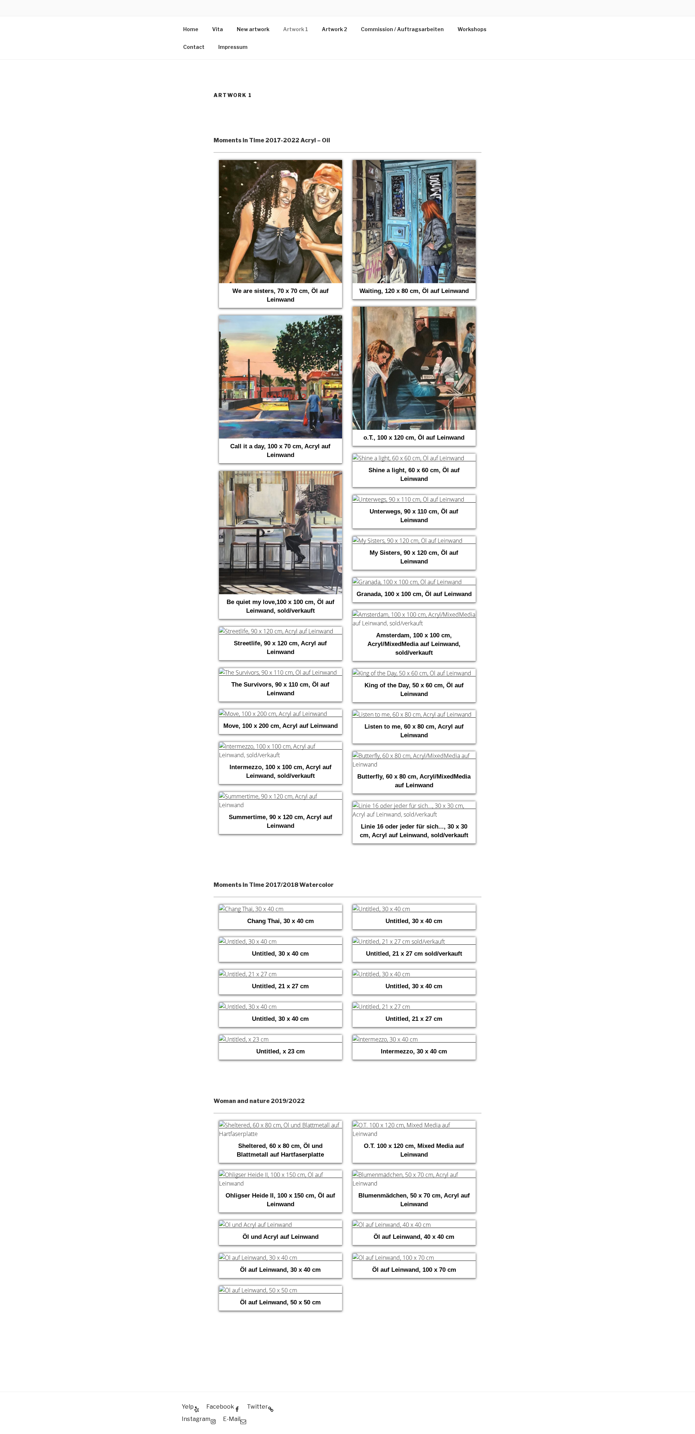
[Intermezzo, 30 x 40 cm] (414, 1039)
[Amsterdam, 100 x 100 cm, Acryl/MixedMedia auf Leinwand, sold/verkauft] (414, 614)
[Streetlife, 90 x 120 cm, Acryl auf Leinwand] (280, 631)
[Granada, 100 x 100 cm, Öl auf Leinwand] (414, 581)
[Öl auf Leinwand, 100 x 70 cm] (414, 1257)
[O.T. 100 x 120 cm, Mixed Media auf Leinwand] (414, 1124)
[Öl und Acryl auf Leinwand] (280, 1224)
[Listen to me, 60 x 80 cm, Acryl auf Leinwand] (414, 714)
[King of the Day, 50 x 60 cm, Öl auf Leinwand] (414, 673)
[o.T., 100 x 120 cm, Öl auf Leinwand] (414, 310)
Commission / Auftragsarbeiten (402, 29)
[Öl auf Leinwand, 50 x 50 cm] (280, 1290)
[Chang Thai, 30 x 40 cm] (280, 908)
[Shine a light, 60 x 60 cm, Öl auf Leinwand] (414, 457)
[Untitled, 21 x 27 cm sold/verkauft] (414, 941)
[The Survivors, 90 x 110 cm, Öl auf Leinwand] (280, 672)
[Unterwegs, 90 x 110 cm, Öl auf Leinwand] (414, 499)
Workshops (472, 29)
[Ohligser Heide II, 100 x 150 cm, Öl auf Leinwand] (280, 1174)
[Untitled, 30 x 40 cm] (414, 908)
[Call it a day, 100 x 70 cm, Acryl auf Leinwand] (280, 319)
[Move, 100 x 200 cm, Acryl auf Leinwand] (280, 713)
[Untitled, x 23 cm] (280, 1039)
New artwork (253, 29)
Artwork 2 (334, 29)
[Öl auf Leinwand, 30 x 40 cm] (280, 1257)
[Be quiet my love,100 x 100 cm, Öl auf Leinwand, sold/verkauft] (280, 475)
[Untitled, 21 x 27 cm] (280, 973)
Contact (194, 47)
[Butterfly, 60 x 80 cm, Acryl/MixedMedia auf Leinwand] (414, 755)
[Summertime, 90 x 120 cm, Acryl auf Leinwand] (280, 796)
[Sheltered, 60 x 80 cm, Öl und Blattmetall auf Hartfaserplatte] (280, 1124)
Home (190, 29)
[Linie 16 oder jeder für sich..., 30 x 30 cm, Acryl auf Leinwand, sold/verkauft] (414, 805)
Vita (217, 29)
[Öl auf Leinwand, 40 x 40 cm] (414, 1224)
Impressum (233, 47)
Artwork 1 (295, 29)
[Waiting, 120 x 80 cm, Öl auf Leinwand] (414, 164)
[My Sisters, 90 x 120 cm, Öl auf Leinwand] (414, 540)
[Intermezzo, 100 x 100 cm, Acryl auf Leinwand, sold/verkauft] (280, 746)
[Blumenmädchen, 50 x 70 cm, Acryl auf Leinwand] (414, 1174)
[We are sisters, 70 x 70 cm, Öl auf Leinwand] (280, 164)
